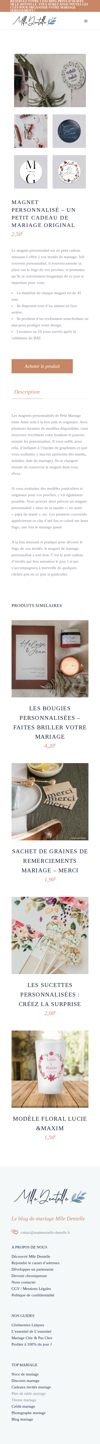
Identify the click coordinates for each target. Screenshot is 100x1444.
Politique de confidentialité (33, 1295)
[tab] (27, 392)
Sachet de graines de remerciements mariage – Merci (50, 861)
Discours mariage (25, 1381)
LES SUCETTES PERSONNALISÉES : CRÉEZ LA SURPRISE (50, 994)
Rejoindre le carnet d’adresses (35, 1263)
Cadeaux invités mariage (31, 1387)
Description (27, 392)
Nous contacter (24, 1282)
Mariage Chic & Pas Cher (32, 1338)
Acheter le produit (42, 366)
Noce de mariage (25, 1374)
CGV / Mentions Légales (31, 1289)
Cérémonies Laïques (28, 1325)
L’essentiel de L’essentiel (31, 1331)
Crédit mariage (23, 1406)
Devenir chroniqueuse (29, 1276)
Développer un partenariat (32, 1269)
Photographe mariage (29, 1413)
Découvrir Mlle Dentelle (31, 1256)
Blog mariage (22, 1419)
